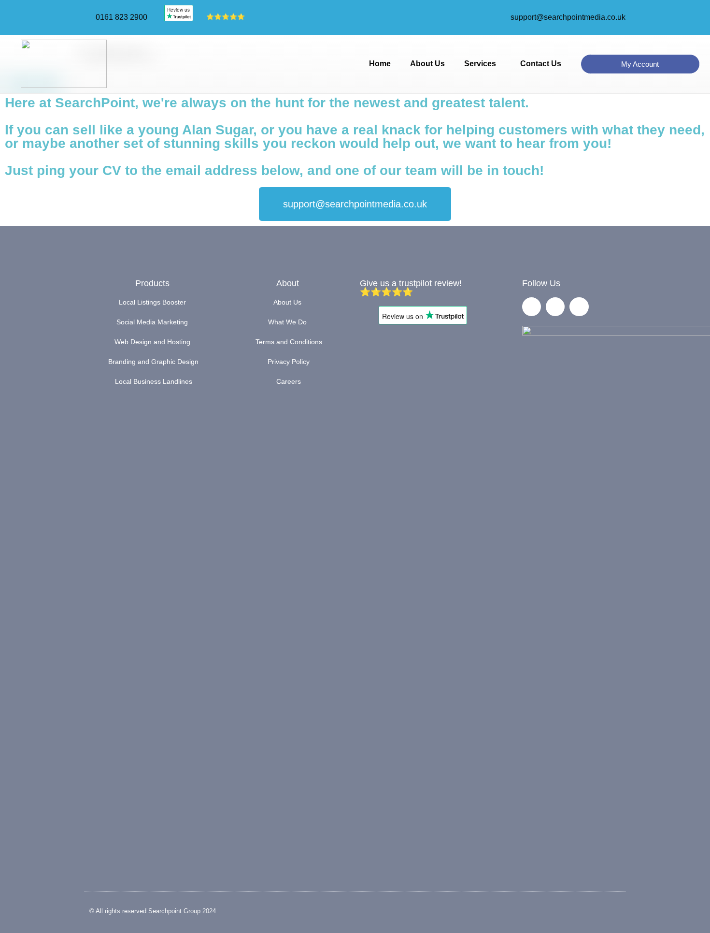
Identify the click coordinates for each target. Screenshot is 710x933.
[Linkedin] (578, 306)
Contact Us (540, 63)
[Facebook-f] (531, 306)
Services (480, 63)
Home (380, 63)
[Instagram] (555, 306)
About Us (427, 63)
